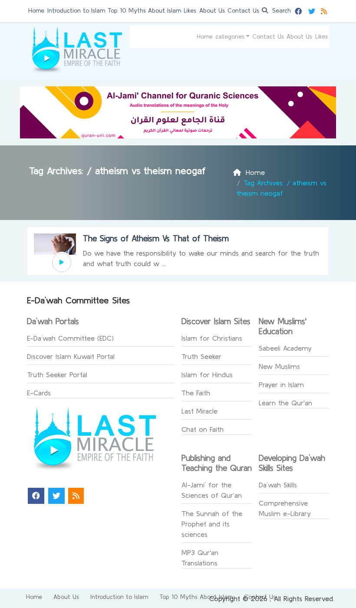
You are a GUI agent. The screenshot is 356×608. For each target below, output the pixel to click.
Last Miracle (199, 411)
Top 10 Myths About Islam (144, 10)
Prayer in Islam (281, 384)
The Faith (195, 393)
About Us (212, 10)
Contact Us (243, 10)
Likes (190, 10)
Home (36, 10)
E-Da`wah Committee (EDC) (70, 338)
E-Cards (39, 393)
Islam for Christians (211, 338)
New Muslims (279, 366)
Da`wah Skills (278, 485)
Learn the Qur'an (285, 403)
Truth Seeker (201, 356)
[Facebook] (299, 10)
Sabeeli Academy (285, 348)
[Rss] (325, 10)
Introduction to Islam (76, 10)
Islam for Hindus (207, 374)
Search (280, 10)
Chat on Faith (202, 429)
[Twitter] (312, 10)
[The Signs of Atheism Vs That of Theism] (61, 262)
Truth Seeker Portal (57, 374)
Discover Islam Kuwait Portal (71, 356)
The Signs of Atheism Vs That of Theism (156, 238)
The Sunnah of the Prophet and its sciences (211, 523)
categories (229, 36)
